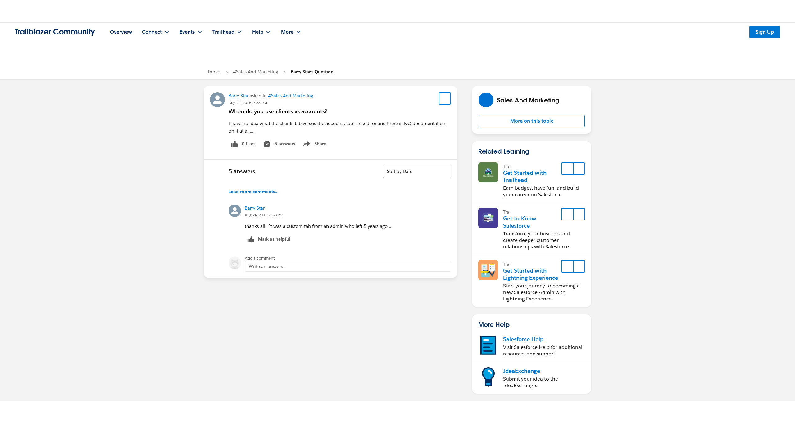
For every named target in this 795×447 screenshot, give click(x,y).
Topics (213, 71)
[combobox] (417, 171)
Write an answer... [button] (267, 266)
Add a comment (260, 258)
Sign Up (765, 32)
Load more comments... (254, 191)
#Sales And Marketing (255, 71)
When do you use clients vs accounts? (278, 111)
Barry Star (238, 95)
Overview (121, 32)
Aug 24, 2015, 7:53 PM (248, 102)
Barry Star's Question (312, 71)
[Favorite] (445, 98)
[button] (532, 121)
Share (313, 145)
